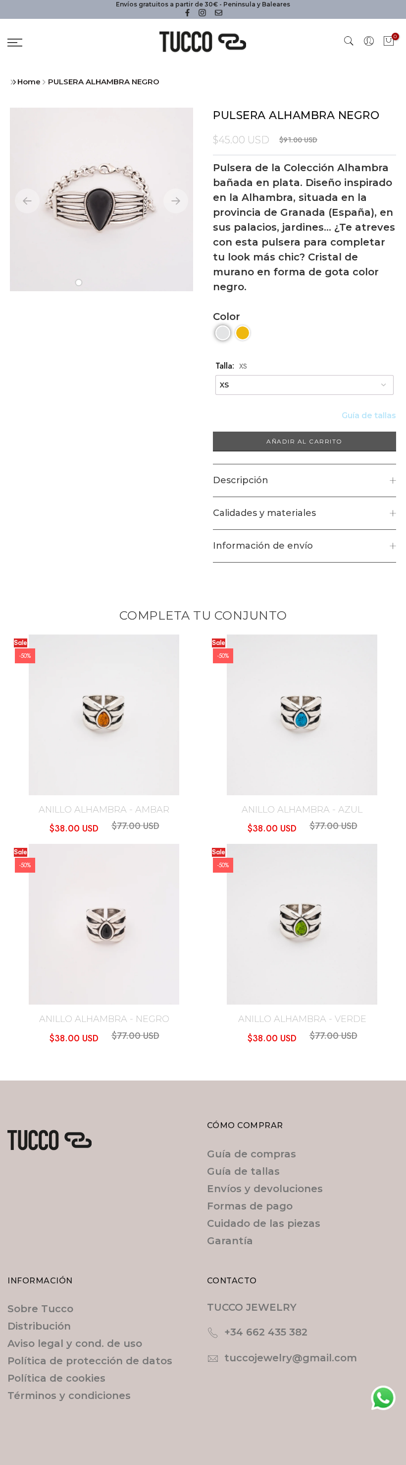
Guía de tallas (369, 415)
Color (226, 316)
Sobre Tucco (40, 1309)
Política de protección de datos (89, 1361)
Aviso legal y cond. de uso (74, 1343)
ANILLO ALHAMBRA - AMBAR (104, 809)
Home (29, 81)
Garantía (230, 1241)
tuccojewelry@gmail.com (290, 1358)
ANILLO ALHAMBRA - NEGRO (104, 1019)
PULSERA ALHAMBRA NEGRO (103, 81)
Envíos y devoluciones (265, 1189)
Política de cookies (56, 1378)
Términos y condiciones (69, 1395)
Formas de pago (250, 1206)
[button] (79, 282)
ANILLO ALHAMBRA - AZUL (302, 809)
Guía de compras (251, 1154)
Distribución (39, 1326)
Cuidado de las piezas (263, 1223)
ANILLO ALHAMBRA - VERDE (302, 1019)
